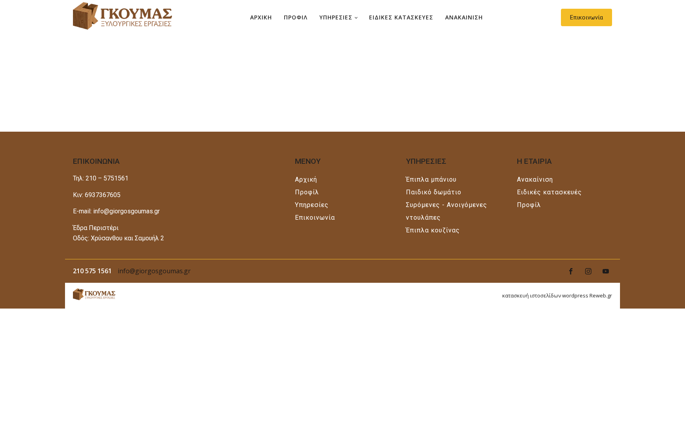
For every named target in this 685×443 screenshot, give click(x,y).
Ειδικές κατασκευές (549, 192)
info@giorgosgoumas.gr (154, 271)
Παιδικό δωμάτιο (433, 192)
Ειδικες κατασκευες (401, 17)
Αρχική (306, 179)
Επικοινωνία (586, 17)
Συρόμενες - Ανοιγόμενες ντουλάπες (446, 211)
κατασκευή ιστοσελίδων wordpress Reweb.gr (557, 295)
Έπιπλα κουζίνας (433, 230)
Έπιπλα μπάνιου (431, 179)
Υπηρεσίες (312, 205)
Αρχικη (261, 17)
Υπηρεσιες (336, 17)
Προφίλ (307, 192)
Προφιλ (296, 17)
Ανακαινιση (464, 17)
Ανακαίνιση (535, 179)
